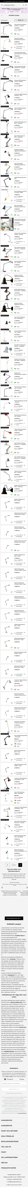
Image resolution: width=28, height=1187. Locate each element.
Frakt (3, 1152)
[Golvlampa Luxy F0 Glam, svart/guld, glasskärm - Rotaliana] (14, 726)
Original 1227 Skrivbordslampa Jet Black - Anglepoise (20, 373)
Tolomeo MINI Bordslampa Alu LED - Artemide (20, 81)
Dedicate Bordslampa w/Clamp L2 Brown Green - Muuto (20, 611)
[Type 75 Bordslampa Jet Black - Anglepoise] (14, 140)
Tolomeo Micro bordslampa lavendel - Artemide (20, 234)
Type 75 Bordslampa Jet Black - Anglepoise (19, 136)
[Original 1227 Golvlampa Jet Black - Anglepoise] (14, 126)
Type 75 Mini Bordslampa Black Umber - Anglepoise (20, 457)
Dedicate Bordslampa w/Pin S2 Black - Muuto (20, 765)
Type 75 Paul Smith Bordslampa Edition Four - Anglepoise (20, 206)
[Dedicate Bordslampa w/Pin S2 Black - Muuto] (14, 769)
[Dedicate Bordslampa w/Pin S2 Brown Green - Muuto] (14, 712)
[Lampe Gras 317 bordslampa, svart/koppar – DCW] (14, 812)
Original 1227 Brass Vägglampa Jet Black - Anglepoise (19, 276)
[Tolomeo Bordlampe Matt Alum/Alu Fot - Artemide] (14, 71)
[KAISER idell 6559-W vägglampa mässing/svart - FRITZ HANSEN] (14, 154)
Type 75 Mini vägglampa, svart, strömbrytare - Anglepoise (19, 317)
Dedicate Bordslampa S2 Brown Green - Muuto (19, 666)
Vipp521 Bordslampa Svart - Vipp (20, 178)
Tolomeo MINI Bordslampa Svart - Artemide (20, 108)
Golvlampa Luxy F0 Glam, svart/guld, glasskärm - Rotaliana (19, 722)
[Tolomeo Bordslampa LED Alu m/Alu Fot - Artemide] (14, 224)
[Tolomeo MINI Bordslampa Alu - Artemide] (14, 266)
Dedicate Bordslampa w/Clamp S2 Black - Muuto (20, 569)
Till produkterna (16, 9)
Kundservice (6, 1120)
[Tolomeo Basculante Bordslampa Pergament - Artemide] (14, 43)
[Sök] (23, 5)
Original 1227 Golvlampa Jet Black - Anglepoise (20, 122)
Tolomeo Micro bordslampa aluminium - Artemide (20, 25)
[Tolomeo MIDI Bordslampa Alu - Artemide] (14, 335)
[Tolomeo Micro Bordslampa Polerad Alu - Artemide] (14, 826)
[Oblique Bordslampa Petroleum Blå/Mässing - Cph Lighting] (14, 854)
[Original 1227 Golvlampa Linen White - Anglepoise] (14, 364)
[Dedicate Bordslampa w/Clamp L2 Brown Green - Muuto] (14, 615)
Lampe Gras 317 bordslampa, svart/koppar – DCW (20, 808)
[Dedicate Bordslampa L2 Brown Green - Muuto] (14, 643)
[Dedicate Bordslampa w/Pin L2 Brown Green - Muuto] (14, 518)
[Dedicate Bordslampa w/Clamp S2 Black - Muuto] (14, 573)
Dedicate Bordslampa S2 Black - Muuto (19, 751)
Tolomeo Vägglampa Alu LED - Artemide (20, 401)
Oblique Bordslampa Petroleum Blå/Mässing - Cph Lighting (20, 850)
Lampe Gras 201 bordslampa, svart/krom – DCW (20, 680)
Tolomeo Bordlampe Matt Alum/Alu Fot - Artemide (20, 67)
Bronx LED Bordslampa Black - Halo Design (20, 736)
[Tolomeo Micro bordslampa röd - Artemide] (14, 420)
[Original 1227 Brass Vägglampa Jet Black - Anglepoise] (14, 280)
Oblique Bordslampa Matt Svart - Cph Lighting (20, 836)
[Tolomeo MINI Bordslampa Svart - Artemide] (14, 113)
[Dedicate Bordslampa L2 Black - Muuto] (14, 629)
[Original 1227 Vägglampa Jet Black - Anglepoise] (14, 490)
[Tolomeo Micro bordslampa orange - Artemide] (14, 434)
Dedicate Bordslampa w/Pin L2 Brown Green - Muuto (20, 513)
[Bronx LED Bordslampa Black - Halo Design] (14, 741)
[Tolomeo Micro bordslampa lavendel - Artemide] (14, 238)
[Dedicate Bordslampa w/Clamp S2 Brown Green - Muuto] (14, 601)
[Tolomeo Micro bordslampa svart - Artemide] (14, 391)
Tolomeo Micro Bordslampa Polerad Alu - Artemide (20, 822)
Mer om (4, 1163)
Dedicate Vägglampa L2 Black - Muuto (19, 500)
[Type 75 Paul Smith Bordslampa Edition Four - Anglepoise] (14, 210)
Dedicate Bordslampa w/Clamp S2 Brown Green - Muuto (20, 597)
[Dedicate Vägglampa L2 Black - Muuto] (14, 504)
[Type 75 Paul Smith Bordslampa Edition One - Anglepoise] (14, 168)
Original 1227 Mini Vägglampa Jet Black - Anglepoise (19, 304)
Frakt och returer (9, 1131)
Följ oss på (6, 1147)
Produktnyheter (8, 1168)
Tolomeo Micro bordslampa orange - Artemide (20, 430)
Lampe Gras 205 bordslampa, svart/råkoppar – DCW (20, 779)
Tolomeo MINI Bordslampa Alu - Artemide (20, 262)
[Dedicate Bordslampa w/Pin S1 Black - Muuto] (14, 657)
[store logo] (10, 5)
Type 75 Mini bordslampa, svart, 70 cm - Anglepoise (19, 248)
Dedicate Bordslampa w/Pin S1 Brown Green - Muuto (20, 541)
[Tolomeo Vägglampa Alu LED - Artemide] (14, 405)
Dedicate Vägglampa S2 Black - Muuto (19, 555)
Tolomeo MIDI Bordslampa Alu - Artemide (20, 331)
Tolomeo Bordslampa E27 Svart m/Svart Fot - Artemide (20, 53)
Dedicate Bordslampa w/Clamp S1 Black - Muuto (20, 527)
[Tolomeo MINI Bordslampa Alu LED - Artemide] (14, 85)
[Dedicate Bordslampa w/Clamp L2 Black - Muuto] (14, 587)
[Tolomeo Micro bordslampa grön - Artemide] (14, 476)
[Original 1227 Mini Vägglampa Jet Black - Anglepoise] (14, 308)
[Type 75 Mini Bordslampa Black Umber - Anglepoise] (14, 461)
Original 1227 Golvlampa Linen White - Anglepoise (19, 359)
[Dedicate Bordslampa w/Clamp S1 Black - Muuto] (14, 531)
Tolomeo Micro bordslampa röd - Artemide (20, 415)
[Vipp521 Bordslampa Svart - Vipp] (14, 182)
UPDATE (13, 11)
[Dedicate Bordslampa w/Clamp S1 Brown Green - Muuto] (14, 698)
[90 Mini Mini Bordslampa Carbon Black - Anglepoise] (14, 294)
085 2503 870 (18, 1179)
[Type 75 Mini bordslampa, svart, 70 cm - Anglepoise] (14, 252)
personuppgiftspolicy (22, 1113)
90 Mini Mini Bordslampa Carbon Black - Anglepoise (20, 290)
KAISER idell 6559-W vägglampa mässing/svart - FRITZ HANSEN (20, 150)
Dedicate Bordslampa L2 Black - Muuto (19, 625)
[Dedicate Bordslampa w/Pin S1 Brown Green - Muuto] (14, 545)
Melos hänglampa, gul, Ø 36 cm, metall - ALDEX (20, 192)
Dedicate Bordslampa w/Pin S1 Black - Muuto (20, 653)
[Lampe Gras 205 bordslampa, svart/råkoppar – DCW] (14, 783)
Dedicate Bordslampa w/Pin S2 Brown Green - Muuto (20, 708)
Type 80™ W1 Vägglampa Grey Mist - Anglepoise (20, 345)
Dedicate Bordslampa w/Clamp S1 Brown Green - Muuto (20, 694)
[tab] (14, 1120)
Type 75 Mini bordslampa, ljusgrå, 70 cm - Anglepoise (20, 443)
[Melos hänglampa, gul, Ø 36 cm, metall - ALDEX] (14, 196)
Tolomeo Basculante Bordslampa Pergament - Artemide (19, 39)
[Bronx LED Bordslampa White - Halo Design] (14, 797)
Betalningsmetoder (9, 1141)
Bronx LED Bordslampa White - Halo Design (19, 793)
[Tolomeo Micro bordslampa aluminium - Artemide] (14, 29)
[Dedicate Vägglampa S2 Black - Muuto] (14, 559)
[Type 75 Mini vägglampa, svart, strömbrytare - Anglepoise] (14, 322)
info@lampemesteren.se (14, 1181)
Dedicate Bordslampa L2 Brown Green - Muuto (19, 639)
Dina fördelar (7, 1136)
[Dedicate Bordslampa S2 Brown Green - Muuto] (14, 671)
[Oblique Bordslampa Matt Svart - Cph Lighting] (14, 840)
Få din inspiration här (13, 918)
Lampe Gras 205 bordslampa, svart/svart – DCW (20, 95)
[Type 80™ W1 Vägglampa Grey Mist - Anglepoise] (14, 349)
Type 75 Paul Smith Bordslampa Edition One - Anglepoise (20, 164)
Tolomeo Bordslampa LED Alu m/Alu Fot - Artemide (20, 220)
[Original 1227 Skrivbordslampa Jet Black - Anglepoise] (14, 377)
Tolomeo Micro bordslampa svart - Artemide (20, 387)
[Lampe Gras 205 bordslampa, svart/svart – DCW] (14, 99)
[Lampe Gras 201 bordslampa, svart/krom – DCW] (14, 684)
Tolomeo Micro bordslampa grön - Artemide (20, 472)
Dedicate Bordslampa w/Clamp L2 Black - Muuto (20, 583)
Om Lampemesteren (9, 1157)
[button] (11, 34)
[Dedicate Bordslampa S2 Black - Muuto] (14, 755)
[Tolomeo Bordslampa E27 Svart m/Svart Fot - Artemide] (14, 57)
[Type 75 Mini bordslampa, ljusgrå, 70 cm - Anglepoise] (14, 448)
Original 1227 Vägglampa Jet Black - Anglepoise (20, 486)
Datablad (19, 743)
